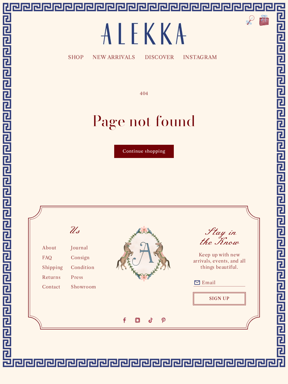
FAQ (47, 257)
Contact (51, 287)
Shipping (52, 267)
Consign (80, 257)
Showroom (83, 287)
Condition (82, 267)
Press (77, 277)
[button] (75, 57)
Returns (51, 277)
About (49, 247)
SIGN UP (219, 298)
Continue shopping (144, 151)
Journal (79, 247)
